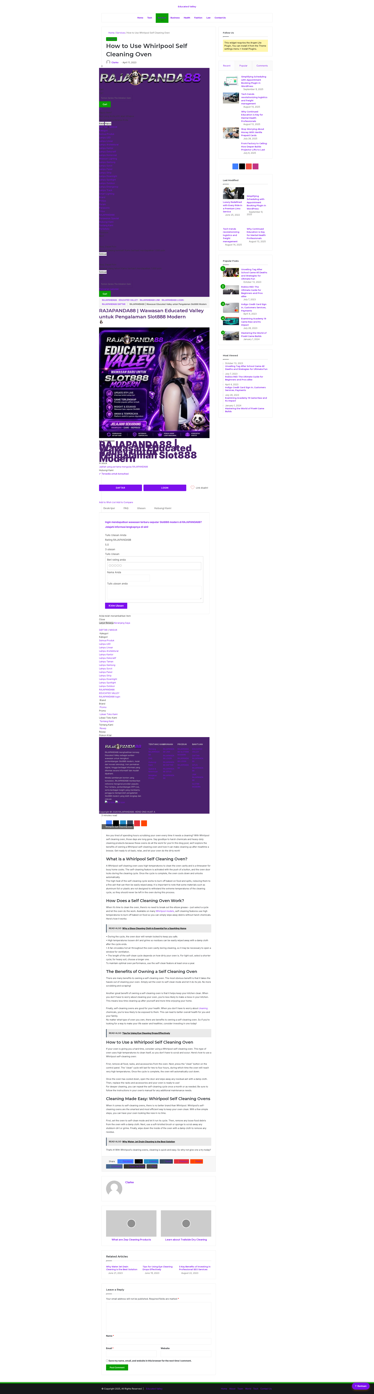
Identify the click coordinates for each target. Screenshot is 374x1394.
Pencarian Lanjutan (109, 289)
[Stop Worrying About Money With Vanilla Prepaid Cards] (231, 132)
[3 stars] (115, 565)
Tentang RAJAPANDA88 (154, 752)
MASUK (113, 127)
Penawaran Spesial (109, 218)
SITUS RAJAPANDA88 (197, 768)
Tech (149, 17)
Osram (102, 204)
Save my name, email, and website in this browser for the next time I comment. (150, 1360)
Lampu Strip (105, 172)
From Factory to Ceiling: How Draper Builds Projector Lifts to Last (254, 146)
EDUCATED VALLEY (128, 300)
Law (208, 17)
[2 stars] (113, 565)
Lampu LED (105, 137)
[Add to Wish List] (192, 488)
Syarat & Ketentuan (153, 770)
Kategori (103, 130)
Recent (226, 65)
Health (187, 17)
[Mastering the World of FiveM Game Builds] (231, 335)
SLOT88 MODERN (196, 785)
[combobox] (116, 98)
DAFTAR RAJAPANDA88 (197, 758)
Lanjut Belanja (106, 622)
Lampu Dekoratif (107, 151)
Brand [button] (102, 700)
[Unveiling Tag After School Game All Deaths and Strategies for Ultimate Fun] (231, 272)
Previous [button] (103, 232)
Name (110, 1335)
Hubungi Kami (106, 221)
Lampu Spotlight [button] (107, 682)
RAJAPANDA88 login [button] (109, 696)
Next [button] (101, 235)
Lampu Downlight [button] (108, 679)
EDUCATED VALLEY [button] (109, 693)
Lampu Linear (106, 141)
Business (175, 17)
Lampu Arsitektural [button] (108, 651)
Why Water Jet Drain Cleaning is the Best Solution (121, 1268)
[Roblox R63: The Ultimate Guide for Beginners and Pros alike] (231, 289)
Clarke (114, 62)
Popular (243, 65)
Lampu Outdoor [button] (107, 686)
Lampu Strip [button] (105, 675)
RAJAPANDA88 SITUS (168, 770)
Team (240, 1388)
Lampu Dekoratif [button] (107, 658)
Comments (262, 65)
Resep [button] (102, 728)
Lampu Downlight (108, 176)
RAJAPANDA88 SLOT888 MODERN (183, 752)
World (248, 1388)
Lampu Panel (105, 169)
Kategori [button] (103, 633)
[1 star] (110, 565)
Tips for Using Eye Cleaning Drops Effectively (158, 1268)
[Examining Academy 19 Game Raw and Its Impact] (231, 321)
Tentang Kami (106, 225)
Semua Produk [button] (106, 640)
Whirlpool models (165, 911)
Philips (102, 200)
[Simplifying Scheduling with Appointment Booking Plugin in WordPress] (231, 80)
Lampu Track (105, 190)
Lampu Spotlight (107, 179)
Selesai (103, 253)
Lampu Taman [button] (106, 661)
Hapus (108, 123)
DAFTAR (103, 127)
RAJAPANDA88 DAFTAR (113, 304)
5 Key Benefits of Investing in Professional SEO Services (195, 1268)
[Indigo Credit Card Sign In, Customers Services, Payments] (231, 308)
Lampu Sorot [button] (105, 668)
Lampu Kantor (106, 148)
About (232, 1388)
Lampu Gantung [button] (107, 665)
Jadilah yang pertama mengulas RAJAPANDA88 (123, 466)
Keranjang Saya (122, 622)
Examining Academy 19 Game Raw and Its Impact (253, 321)
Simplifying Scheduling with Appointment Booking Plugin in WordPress (256, 202)
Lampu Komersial (108, 155)
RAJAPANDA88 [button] (107, 689)
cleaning (203, 1008)
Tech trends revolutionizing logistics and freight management (231, 235)
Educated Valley (154, 1388)
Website (165, 1348)
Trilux (102, 211)
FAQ (126, 508)
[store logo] (150, 85)
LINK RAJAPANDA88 (197, 777)
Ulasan (141, 508)
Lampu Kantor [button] (106, 654)
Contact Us (220, 17)
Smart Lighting (106, 193)
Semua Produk (106, 134)
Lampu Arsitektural (108, 144)
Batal (101, 123)
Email (110, 1348)
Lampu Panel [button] (105, 672)
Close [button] (102, 619)
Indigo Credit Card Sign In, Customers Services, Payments (253, 307)
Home (140, 17)
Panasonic (104, 207)
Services (162, 17)
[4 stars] (118, 565)
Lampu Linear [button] (106, 647)
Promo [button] (103, 707)
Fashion (198, 17)
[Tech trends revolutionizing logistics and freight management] (231, 98)
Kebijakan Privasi (152, 776)
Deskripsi (109, 508)
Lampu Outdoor (107, 183)
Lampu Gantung (107, 162)
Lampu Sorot (105, 165)
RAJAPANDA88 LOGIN (172, 300)
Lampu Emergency (108, 186)
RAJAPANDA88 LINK (150, 300)
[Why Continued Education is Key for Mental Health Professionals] (257, 223)
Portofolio (104, 228)
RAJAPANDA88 (107, 214)
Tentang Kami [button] (106, 721)
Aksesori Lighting (108, 158)
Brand (102, 197)
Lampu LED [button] (105, 644)
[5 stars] (120, 565)
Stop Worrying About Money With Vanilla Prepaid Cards (252, 132)
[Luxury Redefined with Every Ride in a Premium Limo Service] (233, 193)
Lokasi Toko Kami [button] (108, 714)
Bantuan (360, 1386)
